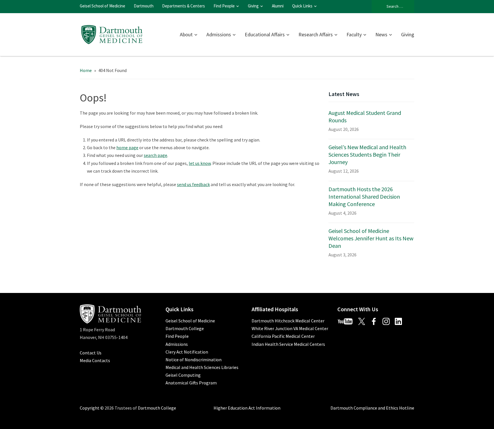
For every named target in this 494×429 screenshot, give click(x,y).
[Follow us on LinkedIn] (400, 321)
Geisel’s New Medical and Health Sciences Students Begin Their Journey (367, 154)
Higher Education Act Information (247, 408)
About (186, 34)
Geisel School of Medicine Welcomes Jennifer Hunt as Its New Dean (370, 238)
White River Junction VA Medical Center (290, 328)
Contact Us (90, 353)
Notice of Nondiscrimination (194, 359)
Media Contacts (95, 360)
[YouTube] (347, 321)
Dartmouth (144, 6)
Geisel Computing (183, 375)
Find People (224, 6)
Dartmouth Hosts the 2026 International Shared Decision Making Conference (364, 196)
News (381, 34)
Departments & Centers (183, 6)
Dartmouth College (185, 328)
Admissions (218, 34)
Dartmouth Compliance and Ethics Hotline (372, 408)
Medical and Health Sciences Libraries (202, 367)
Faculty (354, 34)
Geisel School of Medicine (102, 6)
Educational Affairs (265, 34)
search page (155, 155)
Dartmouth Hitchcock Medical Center (288, 321)
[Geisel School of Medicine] (112, 33)
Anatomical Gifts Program (191, 383)
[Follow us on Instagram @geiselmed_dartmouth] (388, 321)
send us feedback (193, 184)
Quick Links (302, 6)
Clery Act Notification (187, 352)
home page (127, 147)
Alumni (278, 6)
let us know (200, 163)
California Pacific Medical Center (283, 336)
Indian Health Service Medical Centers (288, 344)
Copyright (89, 408)
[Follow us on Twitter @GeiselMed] (363, 321)
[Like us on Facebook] (376, 321)
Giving (253, 6)
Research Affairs (315, 34)
